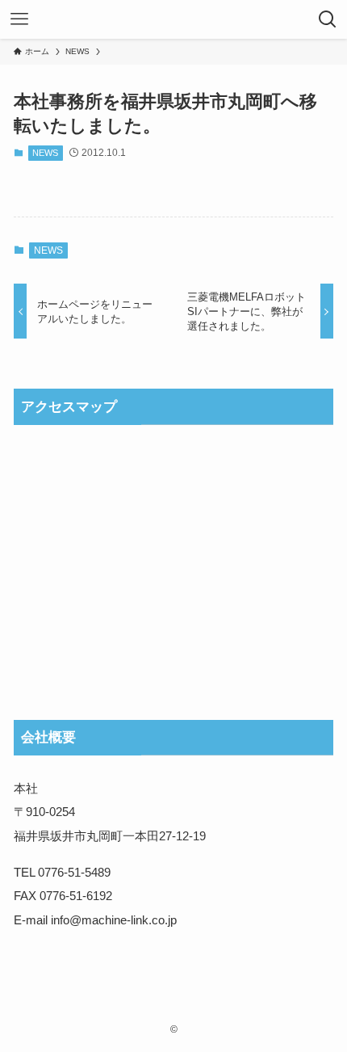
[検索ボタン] (327, 19)
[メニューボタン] (19, 19)
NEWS (45, 153)
